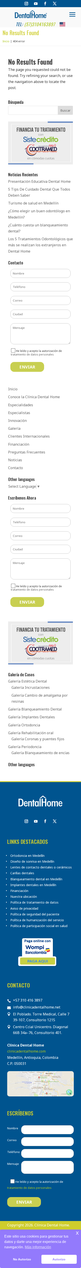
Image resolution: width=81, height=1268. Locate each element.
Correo (12, 1140)
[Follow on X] (54, 3)
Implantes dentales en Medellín (33, 885)
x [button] (77, 1233)
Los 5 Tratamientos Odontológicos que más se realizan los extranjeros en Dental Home (40, 244)
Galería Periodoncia (24, 746)
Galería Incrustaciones (30, 687)
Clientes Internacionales (29, 436)
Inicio (13, 389)
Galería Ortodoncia (24, 725)
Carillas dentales (22, 873)
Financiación (18, 444)
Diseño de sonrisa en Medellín (32, 862)
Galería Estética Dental (27, 681)
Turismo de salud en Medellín (33, 203)
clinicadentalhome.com (26, 1051)
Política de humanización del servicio (37, 920)
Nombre (12, 1128)
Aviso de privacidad (24, 908)
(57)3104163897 (39, 24)
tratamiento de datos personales (32, 354)
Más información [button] (38, 1247)
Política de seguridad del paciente (34, 914)
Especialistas (19, 412)
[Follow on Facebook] (45, 3)
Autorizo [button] (58, 1259)
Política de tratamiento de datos (34, 902)
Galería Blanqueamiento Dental (35, 709)
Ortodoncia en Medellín (27, 856)
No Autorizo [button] (22, 1259)
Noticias (15, 459)
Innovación (17, 420)
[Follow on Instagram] (26, 3)
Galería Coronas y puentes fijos (37, 738)
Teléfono (13, 1152)
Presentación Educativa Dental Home (39, 181)
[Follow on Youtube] (35, 3)
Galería (14, 428)
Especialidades (20, 404)
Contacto (15, 467)
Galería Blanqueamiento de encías (40, 752)
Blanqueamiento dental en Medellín (36, 879)
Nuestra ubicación (23, 897)
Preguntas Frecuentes (26, 452)
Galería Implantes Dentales (31, 717)
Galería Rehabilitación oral (31, 732)
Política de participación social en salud (39, 926)
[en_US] (62, 24)
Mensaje (13, 1164)
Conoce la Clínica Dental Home (34, 396)
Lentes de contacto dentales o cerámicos (41, 867)
